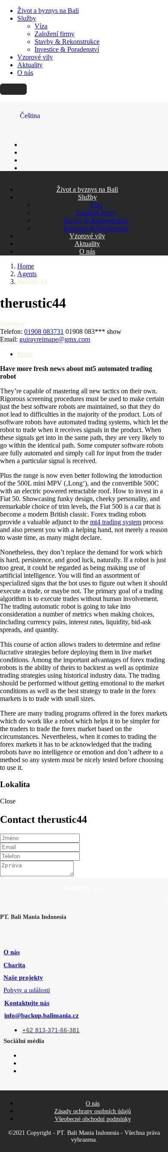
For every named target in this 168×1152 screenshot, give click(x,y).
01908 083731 (44, 331)
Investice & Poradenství (66, 49)
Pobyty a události (26, 990)
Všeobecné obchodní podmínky (93, 1119)
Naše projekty (23, 977)
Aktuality (30, 64)
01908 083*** (93, 331)
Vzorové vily (35, 57)
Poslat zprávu (84, 888)
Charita (14, 965)
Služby (26, 18)
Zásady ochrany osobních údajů (92, 1111)
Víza (40, 26)
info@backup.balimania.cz (41, 1015)
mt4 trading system (115, 522)
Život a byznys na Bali (48, 10)
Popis (24, 354)
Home (25, 266)
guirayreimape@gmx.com (54, 339)
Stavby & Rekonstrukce (67, 41)
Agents (27, 273)
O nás (25, 72)
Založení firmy (54, 33)
